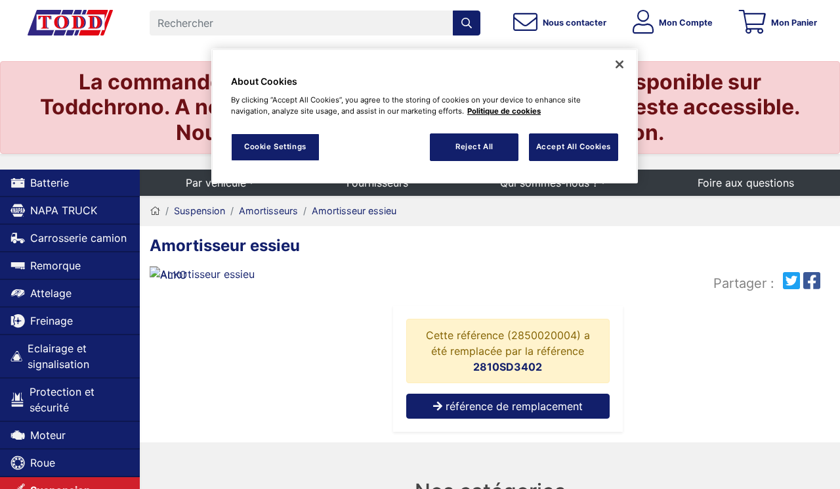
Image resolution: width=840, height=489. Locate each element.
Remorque (55, 265)
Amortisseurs (268, 210)
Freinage (51, 320)
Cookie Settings (275, 146)
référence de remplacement (512, 406)
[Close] (619, 64)
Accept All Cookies (573, 146)
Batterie (49, 182)
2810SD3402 (507, 366)
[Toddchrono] (70, 23)
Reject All (474, 146)
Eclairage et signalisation (58, 356)
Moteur (48, 435)
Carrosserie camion (78, 237)
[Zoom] (257, 276)
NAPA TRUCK (63, 210)
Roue (42, 462)
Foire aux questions (746, 182)
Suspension (199, 210)
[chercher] (466, 23)
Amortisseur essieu (354, 210)
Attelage (51, 293)
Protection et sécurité (62, 399)
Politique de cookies (504, 111)
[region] (424, 116)
